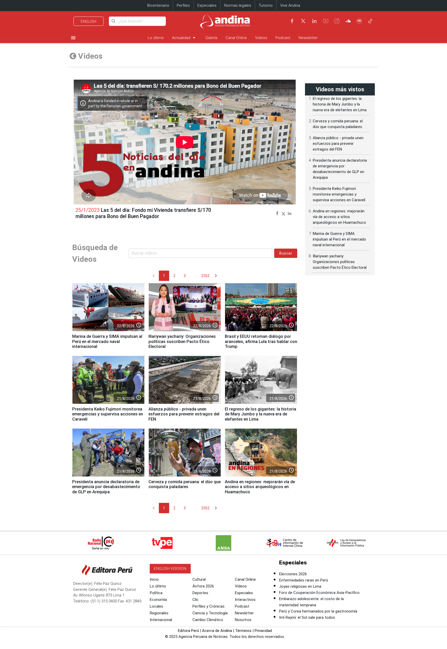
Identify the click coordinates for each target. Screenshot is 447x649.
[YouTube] (326, 21)
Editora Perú (188, 630)
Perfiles (183, 5)
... (195, 276)
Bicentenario (158, 5)
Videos (261, 37)
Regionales (159, 613)
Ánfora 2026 (203, 586)
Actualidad (184, 38)
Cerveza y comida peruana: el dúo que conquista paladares (184, 484)
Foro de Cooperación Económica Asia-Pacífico (319, 592)
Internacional (161, 619)
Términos (243, 630)
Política (156, 593)
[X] (303, 21)
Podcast (282, 37)
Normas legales (237, 5)
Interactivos (245, 599)
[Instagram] (337, 21)
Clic (195, 599)
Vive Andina (290, 5)
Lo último (156, 37)
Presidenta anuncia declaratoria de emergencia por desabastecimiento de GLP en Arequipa (106, 487)
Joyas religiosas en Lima (300, 586)
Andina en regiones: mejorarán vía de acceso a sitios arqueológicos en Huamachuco (260, 487)
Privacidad (263, 630)
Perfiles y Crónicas (208, 606)
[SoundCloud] (348, 21)
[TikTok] (370, 21)
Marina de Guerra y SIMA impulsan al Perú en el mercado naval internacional (107, 341)
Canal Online (236, 37)
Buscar (285, 253)
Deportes (200, 593)
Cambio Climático (207, 619)
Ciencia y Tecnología (210, 613)
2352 (205, 276)
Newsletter (308, 37)
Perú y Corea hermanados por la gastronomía (318, 611)
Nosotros (243, 619)
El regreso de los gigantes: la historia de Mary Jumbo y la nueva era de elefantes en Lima (260, 414)
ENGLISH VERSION (170, 568)
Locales (156, 606)
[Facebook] (292, 21)
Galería (211, 37)
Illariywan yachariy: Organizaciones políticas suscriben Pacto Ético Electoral (182, 341)
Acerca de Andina (217, 630)
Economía (158, 599)
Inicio (154, 579)
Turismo (266, 5)
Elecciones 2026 (293, 574)
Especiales (207, 5)
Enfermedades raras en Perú (303, 580)
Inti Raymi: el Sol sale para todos (307, 617)
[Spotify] (359, 21)
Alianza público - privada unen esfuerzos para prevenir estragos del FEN (183, 414)
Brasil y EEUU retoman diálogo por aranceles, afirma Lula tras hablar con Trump (261, 341)
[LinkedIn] (314, 21)
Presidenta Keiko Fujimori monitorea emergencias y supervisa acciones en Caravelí (107, 414)
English (88, 21)
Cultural (199, 579)
